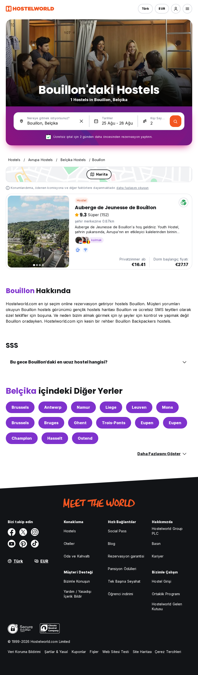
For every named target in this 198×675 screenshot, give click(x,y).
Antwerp (52, 407)
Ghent (80, 422)
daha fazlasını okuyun (132, 188)
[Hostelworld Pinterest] (23, 544)
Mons (167, 407)
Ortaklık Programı (166, 594)
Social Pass (117, 531)
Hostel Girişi (161, 581)
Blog (111, 543)
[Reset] (81, 121)
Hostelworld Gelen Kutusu (167, 606)
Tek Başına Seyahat (124, 581)
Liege (111, 407)
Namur (83, 407)
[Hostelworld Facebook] (11, 532)
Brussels (20, 407)
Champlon (22, 438)
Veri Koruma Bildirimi (24, 652)
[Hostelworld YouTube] (11, 544)
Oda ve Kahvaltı (77, 556)
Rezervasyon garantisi (126, 556)
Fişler (94, 652)
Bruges (51, 422)
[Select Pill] (176, 9)
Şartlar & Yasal (56, 652)
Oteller (69, 543)
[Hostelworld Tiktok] (35, 544)
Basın (156, 543)
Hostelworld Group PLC (167, 531)
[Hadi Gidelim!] (175, 121)
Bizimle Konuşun (77, 581)
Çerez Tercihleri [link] (168, 652)
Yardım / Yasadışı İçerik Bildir (77, 593)
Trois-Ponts (113, 422)
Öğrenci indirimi (120, 594)
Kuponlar (79, 652)
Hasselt (54, 438)
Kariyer (157, 556)
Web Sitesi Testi (115, 652)
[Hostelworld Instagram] (35, 532)
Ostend (85, 438)
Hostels (70, 531)
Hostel (81, 200)
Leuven (139, 407)
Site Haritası (142, 652)
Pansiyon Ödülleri (122, 569)
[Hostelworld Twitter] (23, 532)
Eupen (147, 422)
